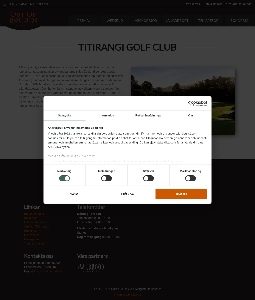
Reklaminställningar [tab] (148, 115)
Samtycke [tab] (64, 115)
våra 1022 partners (70, 133)
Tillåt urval (127, 193)
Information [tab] (106, 115)
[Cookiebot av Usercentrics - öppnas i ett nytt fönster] (191, 103)
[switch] (106, 178)
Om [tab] (190, 115)
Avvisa (74, 193)
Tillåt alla (181, 193)
